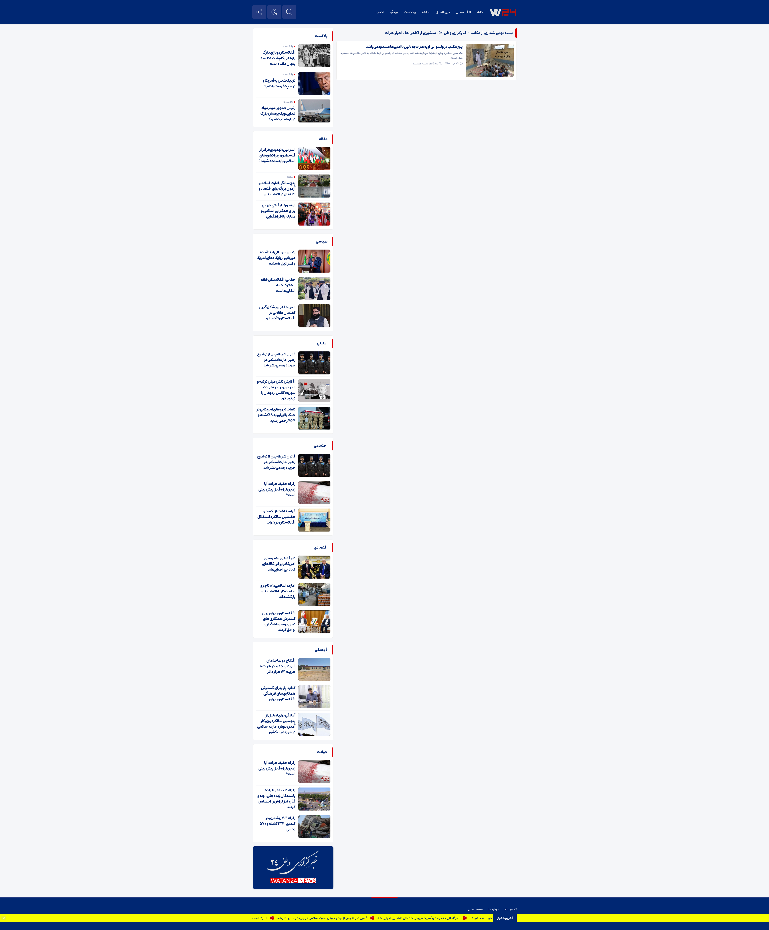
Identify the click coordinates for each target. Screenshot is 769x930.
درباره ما (493, 909)
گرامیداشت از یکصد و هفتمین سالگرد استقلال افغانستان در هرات (276, 517)
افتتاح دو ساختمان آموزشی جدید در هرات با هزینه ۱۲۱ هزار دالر (277, 666)
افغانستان (463, 12)
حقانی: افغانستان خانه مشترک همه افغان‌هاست (278, 285)
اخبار (381, 12)
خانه (480, 12)
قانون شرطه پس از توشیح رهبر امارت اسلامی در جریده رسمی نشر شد (349, 918)
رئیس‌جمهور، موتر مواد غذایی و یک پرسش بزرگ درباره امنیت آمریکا (277, 113)
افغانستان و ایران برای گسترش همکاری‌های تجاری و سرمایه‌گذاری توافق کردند (278, 621)
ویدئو (394, 12)
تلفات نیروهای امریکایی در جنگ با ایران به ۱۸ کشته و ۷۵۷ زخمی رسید (275, 415)
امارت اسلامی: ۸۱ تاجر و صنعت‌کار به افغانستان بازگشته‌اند (255, 918)
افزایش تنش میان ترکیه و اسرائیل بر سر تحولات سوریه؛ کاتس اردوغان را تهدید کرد (276, 390)
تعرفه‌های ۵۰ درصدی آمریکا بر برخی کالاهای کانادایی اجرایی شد (445, 918)
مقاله (426, 12)
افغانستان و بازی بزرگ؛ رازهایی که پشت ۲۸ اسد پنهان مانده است (277, 58)
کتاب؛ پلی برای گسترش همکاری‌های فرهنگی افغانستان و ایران (278, 693)
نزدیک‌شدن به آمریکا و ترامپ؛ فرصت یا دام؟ (279, 83)
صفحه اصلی (475, 909)
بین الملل (443, 12)
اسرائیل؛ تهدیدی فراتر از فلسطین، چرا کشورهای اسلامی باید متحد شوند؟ (277, 155)
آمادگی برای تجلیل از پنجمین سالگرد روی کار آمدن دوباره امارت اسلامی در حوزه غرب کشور (276, 724)
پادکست (410, 12)
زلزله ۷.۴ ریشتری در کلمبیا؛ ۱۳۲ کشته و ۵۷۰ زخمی (277, 823)
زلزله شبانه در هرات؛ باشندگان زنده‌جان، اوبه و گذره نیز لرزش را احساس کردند (276, 799)
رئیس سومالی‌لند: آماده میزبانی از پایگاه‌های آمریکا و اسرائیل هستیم (276, 258)
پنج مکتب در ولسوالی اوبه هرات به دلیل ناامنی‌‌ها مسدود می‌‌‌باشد (414, 47)
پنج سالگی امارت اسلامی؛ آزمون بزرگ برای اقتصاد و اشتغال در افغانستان (276, 188)
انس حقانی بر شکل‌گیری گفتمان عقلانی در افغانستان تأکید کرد (277, 312)
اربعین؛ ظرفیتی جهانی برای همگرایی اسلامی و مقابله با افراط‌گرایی (278, 211)
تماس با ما (510, 909)
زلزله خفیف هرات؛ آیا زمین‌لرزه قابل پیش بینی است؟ (276, 489)
